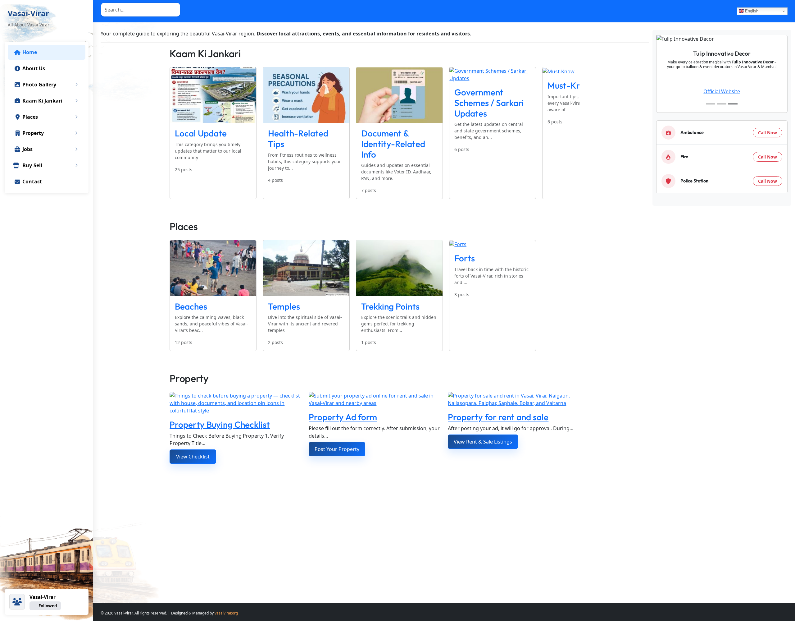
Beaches (191, 306)
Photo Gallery (39, 84)
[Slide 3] (733, 104)
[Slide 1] (710, 104)
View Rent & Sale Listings (483, 441)
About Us (33, 68)
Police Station (694, 181)
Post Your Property (337, 449)
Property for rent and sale (498, 417)
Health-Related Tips (298, 138)
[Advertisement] (359, 529)
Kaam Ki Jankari (42, 100)
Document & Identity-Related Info (393, 143)
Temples (284, 306)
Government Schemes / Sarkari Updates (489, 102)
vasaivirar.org (226, 613)
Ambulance (692, 132)
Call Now (767, 133)
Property (33, 133)
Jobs (27, 149)
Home (29, 52)
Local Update (201, 133)
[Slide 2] (721, 104)
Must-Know (570, 85)
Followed (48, 606)
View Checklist (193, 456)
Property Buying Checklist (220, 424)
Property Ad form (343, 417)
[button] (76, 84)
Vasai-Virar (28, 13)
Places (30, 116)
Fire (684, 156)
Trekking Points (390, 306)
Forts (464, 258)
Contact (32, 181)
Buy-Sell (32, 165)
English (751, 11)
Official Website (721, 91)
